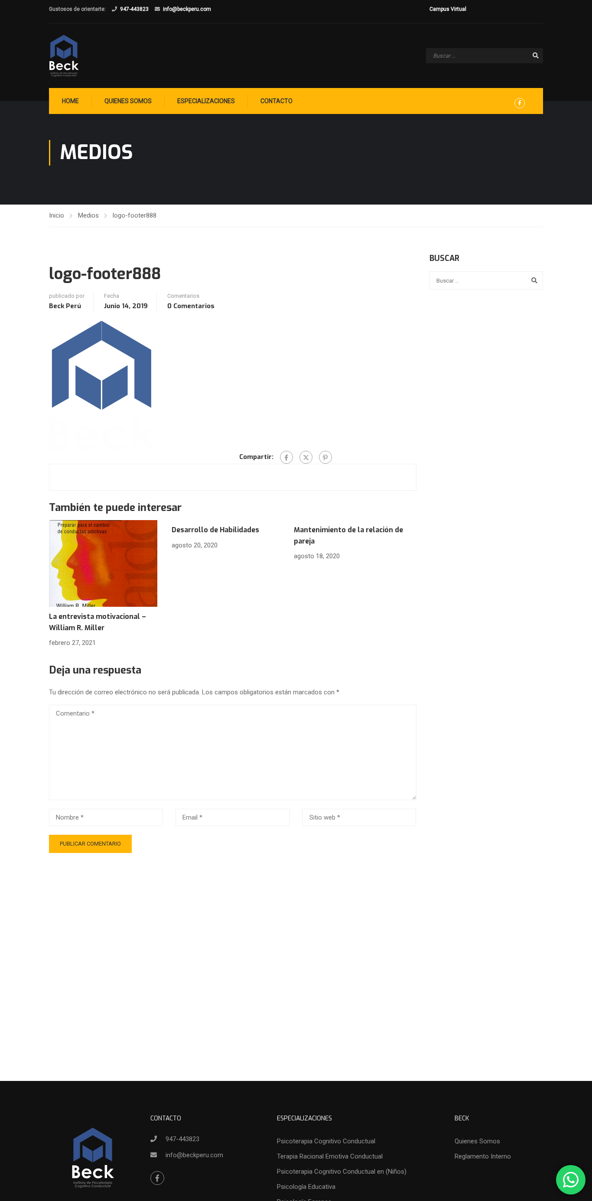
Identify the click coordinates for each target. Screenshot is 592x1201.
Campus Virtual (447, 9)
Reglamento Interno (483, 1156)
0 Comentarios (191, 306)
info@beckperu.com (187, 9)
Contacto (276, 101)
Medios (88, 215)
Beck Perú (65, 306)
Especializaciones (206, 101)
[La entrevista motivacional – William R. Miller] (103, 563)
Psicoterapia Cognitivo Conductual (326, 1141)
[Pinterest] (325, 457)
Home (70, 101)
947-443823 (134, 9)
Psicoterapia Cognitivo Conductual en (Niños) (342, 1171)
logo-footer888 (134, 215)
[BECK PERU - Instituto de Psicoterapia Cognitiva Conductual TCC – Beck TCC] (64, 55)
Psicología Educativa (306, 1187)
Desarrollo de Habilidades (215, 529)
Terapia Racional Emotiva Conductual (330, 1156)
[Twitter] (305, 457)
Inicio (56, 215)
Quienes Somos (128, 101)
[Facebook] (286, 457)
